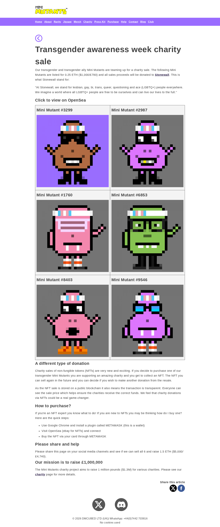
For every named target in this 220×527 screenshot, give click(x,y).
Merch (77, 21)
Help (123, 21)
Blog (143, 21)
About (48, 21)
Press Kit (99, 21)
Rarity (57, 21)
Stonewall (162, 74)
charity (40, 474)
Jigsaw (67, 21)
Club (151, 21)
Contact (133, 21)
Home (38, 21)
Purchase (113, 21)
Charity (87, 21)
